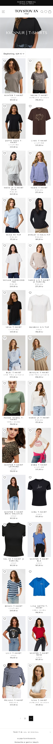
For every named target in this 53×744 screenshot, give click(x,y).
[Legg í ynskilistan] (5, 61)
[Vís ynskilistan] (45, 11)
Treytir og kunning (26, 732)
